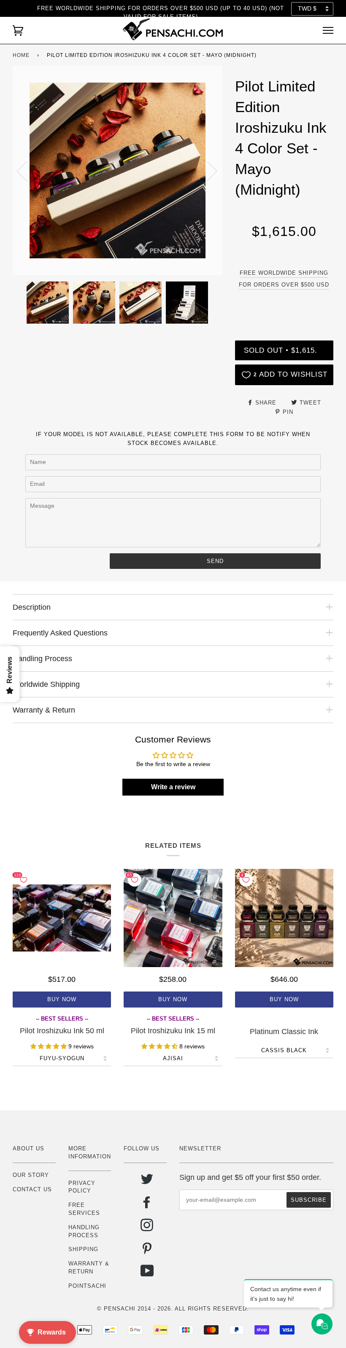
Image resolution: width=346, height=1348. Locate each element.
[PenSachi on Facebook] (147, 1205)
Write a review (173, 787)
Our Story (31, 1175)
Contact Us (32, 1189)
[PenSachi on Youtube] (147, 1274)
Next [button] (207, 170)
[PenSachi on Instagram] (147, 1228)
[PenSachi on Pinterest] (147, 1251)
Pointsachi (87, 1286)
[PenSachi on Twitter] (147, 1182)
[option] (117, 170)
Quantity (284, 306)
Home (21, 55)
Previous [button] (27, 170)
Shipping (83, 1249)
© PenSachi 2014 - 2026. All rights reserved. (173, 1308)
